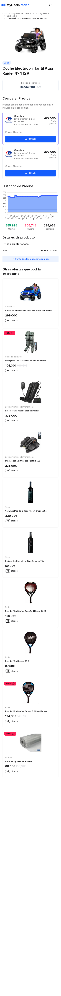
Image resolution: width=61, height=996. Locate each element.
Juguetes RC (44, 13)
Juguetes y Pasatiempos (22, 13)
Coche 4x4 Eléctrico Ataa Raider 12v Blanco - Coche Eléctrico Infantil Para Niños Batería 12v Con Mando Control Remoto (28, 158)
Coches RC (12, 16)
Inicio (5, 13)
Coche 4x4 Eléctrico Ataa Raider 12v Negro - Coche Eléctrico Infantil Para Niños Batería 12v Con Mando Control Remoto (28, 124)
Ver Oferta (30, 139)
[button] (50, 5)
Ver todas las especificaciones (32, 259)
